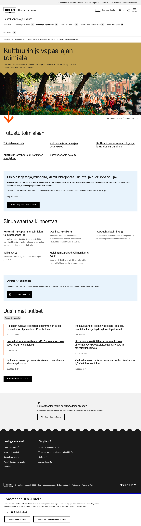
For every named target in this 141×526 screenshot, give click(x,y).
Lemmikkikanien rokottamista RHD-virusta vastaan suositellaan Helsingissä (35, 343)
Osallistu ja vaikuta (61, 231)
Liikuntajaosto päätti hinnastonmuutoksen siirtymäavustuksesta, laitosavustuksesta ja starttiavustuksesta (99, 345)
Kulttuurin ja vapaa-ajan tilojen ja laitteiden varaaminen (115, 144)
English (113, 10)
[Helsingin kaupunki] (8, 485)
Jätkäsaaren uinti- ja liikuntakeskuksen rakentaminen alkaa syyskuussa (36, 361)
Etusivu (6, 40)
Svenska (105, 10)
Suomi (97, 10)
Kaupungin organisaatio (37, 40)
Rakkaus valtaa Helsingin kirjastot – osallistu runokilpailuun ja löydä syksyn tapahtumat (99, 327)
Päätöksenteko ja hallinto (19, 40)
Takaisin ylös (126, 485)
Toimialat (51, 40)
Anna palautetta (22, 294)
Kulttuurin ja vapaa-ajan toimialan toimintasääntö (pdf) (23, 233)
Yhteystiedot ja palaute (63, 155)
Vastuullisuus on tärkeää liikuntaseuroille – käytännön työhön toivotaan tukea (105, 361)
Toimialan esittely (14, 143)
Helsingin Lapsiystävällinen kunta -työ (70, 254)
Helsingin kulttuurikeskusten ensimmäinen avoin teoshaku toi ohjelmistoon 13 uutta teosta (34, 327)
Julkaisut (10, 252)
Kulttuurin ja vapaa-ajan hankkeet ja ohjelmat (23, 156)
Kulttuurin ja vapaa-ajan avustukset (64, 144)
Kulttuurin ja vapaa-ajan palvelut (23, 205)
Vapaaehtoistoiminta (110, 231)
